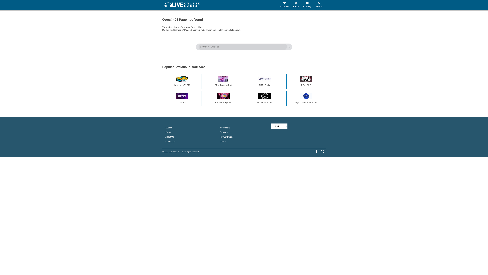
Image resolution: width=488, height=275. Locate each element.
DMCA (223, 142)
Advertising (225, 128)
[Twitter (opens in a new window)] (323, 152)
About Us (169, 137)
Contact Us (170, 142)
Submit (168, 128)
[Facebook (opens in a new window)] (317, 152)
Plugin (168, 132)
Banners (224, 132)
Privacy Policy (226, 137)
